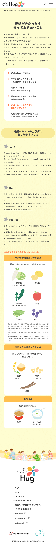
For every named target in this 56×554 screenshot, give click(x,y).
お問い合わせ (19, 513)
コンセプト (19, 496)
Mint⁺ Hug (12, 4)
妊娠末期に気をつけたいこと (24, 115)
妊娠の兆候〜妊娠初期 (20, 73)
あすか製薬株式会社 (19, 533)
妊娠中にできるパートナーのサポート (20, 89)
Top (51, 539)
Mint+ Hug (28, 474)
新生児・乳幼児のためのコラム (28, 504)
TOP (5, 10)
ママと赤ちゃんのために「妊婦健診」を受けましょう (23, 80)
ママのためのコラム (14, 10)
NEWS (17, 492)
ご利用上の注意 (19, 523)
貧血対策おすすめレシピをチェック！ (18, 209)
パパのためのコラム (23, 509)
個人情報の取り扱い (21, 518)
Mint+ (41, 533)
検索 (44, 4)
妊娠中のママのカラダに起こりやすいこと (21, 106)
